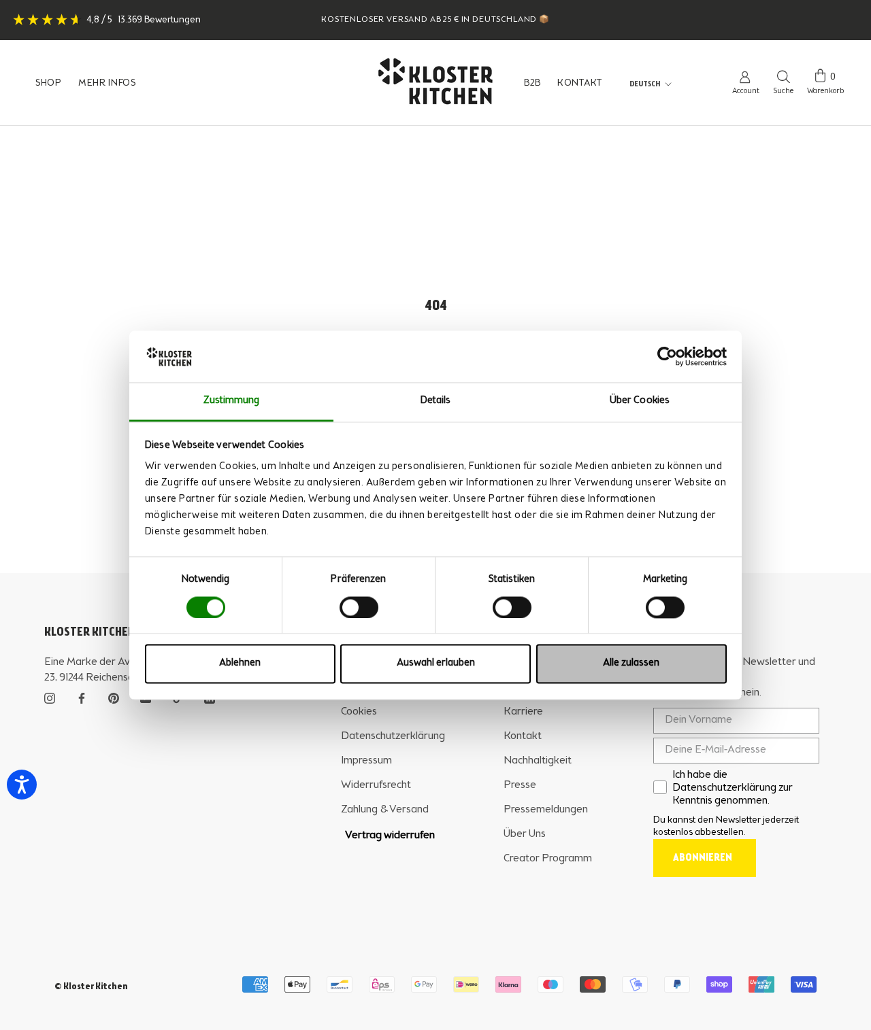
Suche (783, 91)
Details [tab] (436, 401)
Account (745, 91)
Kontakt (523, 736)
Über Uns (525, 834)
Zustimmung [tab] (231, 401)
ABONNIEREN (702, 858)
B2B (532, 83)
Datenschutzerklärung (393, 736)
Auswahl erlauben (436, 664)
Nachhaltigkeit (538, 760)
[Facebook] (81, 696)
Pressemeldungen (546, 809)
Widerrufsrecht (376, 785)
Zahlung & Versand (385, 809)
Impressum (366, 760)
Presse (520, 785)
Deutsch (644, 84)
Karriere (523, 711)
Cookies (359, 711)
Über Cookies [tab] (640, 401)
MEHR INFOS (107, 83)
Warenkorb (825, 91)
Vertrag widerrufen (390, 835)
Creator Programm (548, 858)
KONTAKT (579, 83)
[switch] (359, 607)
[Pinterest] (113, 696)
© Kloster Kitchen (91, 986)
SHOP (48, 83)
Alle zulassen (631, 664)
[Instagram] (49, 696)
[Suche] (783, 75)
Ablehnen (240, 664)
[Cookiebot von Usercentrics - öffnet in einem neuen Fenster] (667, 356)
